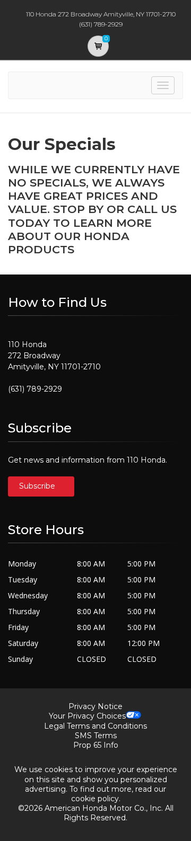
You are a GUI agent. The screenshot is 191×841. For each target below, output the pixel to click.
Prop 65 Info (95, 745)
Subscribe (38, 486)
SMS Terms (96, 735)
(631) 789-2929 (35, 389)
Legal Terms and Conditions (95, 726)
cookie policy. (95, 798)
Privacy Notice (95, 706)
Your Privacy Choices (87, 716)
